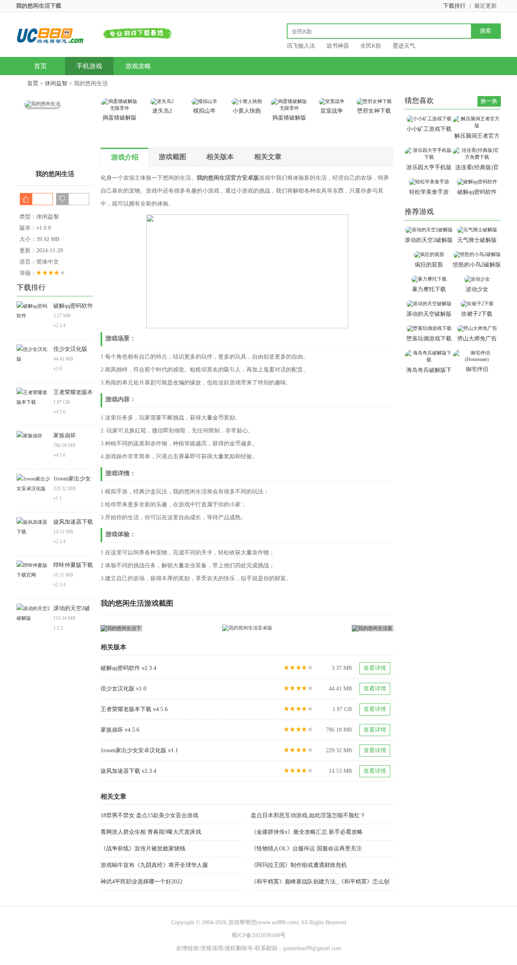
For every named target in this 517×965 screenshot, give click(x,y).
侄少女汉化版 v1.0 (123, 689)
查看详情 (375, 668)
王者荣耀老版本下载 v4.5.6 (134, 709)
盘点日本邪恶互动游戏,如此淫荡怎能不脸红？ (308, 815)
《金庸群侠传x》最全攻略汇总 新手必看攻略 (307, 832)
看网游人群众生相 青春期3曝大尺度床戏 (151, 832)
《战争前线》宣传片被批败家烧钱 (143, 848)
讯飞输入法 (301, 46)
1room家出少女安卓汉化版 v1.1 (139, 750)
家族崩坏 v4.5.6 (120, 730)
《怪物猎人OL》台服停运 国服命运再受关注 (306, 848)
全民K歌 (370, 46)
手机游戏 (89, 66)
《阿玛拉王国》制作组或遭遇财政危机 (299, 865)
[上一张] (174, 628)
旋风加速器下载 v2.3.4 (128, 771)
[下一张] (320, 628)
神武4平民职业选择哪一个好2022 (142, 882)
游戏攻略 (138, 66)
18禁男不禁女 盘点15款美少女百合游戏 (149, 815)
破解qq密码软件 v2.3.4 (128, 668)
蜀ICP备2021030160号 (258, 935)
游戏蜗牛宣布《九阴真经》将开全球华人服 (154, 865)
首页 (40, 66)
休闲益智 (56, 83)
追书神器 (337, 46)
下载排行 (454, 6)
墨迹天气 (404, 46)
